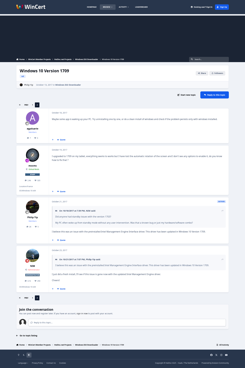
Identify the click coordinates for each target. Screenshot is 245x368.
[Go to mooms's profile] (32, 155)
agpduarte (32, 128)
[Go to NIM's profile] (32, 255)
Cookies (62, 363)
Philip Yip (28, 84)
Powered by (215, 363)
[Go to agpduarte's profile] (32, 118)
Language (22, 363)
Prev (26, 105)
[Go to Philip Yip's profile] (21, 84)
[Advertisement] (122, 35)
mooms (32, 165)
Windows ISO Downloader (68, 84)
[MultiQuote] (52, 140)
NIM (88, 210)
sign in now (82, 313)
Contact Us (51, 363)
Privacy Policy (37, 363)
